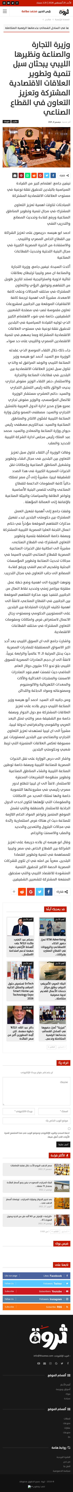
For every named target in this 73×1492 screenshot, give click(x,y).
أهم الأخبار (59, 919)
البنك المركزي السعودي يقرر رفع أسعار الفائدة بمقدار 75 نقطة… (29, 1184)
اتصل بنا (66, 1466)
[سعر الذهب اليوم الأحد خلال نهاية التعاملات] (61, 1169)
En (69, 1437)
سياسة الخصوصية (61, 1471)
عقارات (67, 1428)
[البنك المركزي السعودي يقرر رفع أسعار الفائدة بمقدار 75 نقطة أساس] (61, 1186)
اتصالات (67, 1419)
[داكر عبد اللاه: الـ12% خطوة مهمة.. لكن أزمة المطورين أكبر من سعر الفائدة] (20, 1015)
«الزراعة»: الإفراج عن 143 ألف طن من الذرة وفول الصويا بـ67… (29, 1218)
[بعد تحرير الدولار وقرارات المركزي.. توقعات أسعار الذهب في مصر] (61, 1203)
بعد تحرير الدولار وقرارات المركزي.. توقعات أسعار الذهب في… (29, 1201)
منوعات (7, 121)
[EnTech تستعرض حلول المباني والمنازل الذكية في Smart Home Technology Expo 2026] (20, 971)
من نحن (66, 1462)
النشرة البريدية (63, 1457)
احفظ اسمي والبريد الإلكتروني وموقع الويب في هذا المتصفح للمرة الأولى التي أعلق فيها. (36, 1135)
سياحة (67, 1398)
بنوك (68, 1394)
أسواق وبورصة (63, 1389)
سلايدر (15, 121)
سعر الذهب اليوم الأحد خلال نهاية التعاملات (31, 1166)
